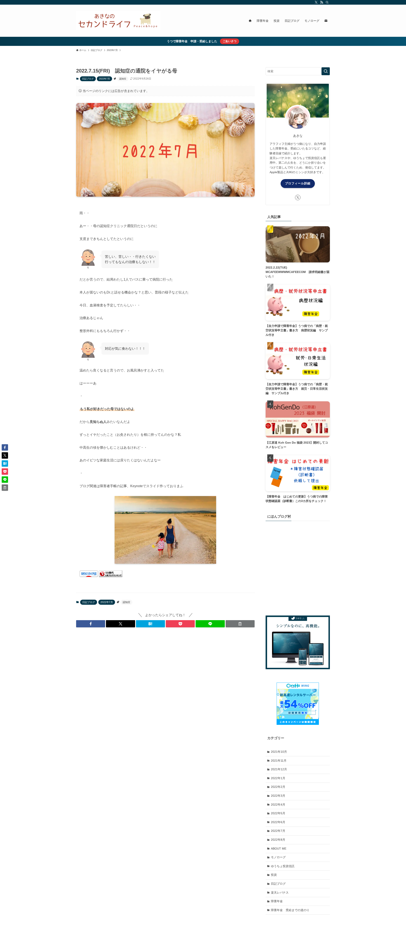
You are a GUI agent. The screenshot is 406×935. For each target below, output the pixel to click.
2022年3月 (278, 795)
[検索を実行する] (325, 71)
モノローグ (278, 857)
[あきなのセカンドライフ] (118, 20)
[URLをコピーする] (240, 623)
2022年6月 (278, 822)
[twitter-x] (316, 2)
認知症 (122, 78)
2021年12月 (279, 769)
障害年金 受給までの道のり (290, 910)
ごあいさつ (229, 41)
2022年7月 (104, 78)
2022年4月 (278, 804)
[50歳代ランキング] (110, 576)
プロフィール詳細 (297, 183)
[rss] (321, 2)
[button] (90, 623)
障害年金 (277, 901)
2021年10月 (279, 751)
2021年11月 (279, 760)
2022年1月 (278, 778)
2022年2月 (278, 786)
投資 (274, 874)
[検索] (327, 2)
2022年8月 (278, 839)
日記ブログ (88, 78)
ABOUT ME (278, 848)
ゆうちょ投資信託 (283, 866)
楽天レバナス (280, 892)
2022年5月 (278, 813)
